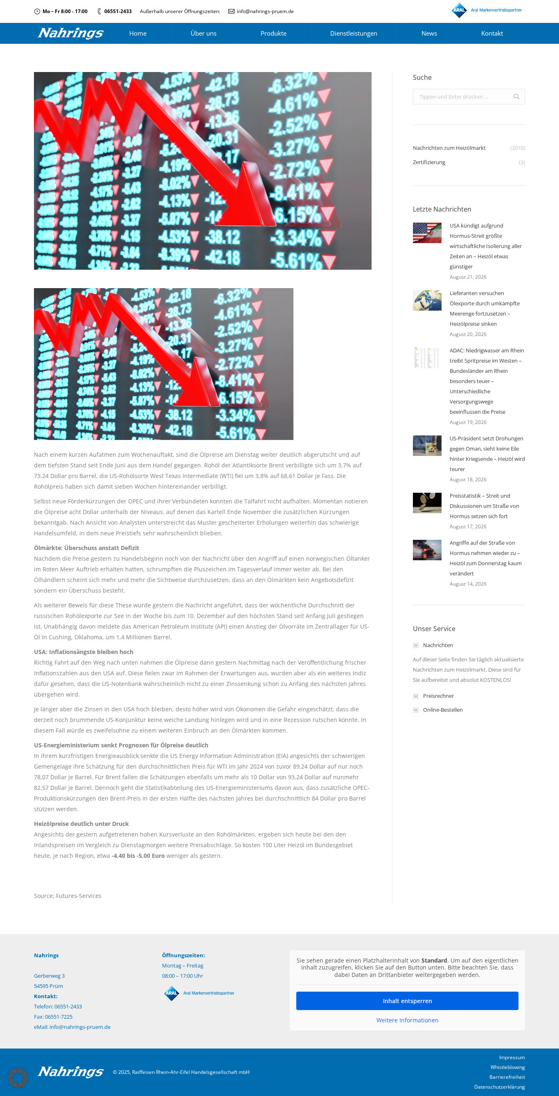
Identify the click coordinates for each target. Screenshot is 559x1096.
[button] (18, 1078)
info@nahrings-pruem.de (265, 11)
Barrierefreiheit (507, 1076)
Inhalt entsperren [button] (407, 1001)
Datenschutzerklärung (499, 1086)
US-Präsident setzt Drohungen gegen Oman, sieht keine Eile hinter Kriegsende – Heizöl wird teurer (487, 454)
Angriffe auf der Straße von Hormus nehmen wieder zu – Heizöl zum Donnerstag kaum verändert (486, 558)
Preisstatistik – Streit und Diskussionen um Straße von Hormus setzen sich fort (484, 506)
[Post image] (427, 233)
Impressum (512, 1057)
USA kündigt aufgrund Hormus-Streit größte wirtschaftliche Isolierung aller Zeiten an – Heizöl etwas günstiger (486, 246)
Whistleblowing (508, 1067)
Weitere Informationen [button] (407, 1020)
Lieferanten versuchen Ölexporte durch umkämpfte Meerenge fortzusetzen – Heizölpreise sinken (485, 308)
